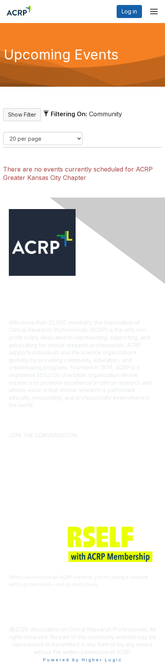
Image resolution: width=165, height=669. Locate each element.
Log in (129, 11)
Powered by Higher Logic (82, 659)
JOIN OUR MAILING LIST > (118, 416)
